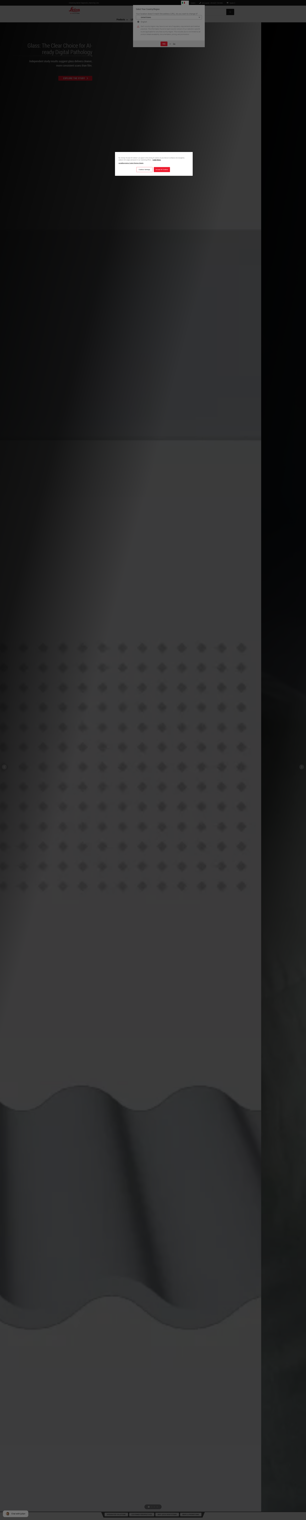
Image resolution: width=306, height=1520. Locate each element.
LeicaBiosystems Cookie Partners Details (131, 163)
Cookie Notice (157, 160)
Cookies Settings (144, 169)
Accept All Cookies (162, 169)
